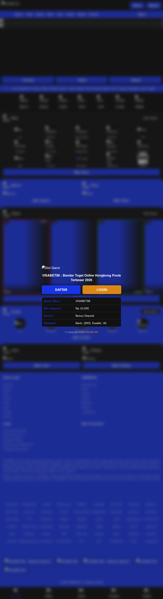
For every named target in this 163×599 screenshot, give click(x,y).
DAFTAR (61, 289)
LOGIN (102, 289)
